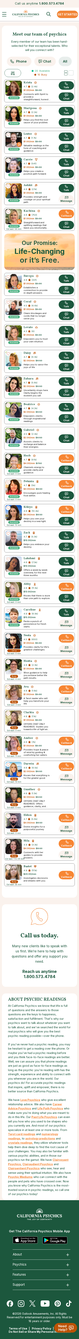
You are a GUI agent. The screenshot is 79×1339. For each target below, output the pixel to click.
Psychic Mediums (20, 1176)
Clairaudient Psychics (37, 1164)
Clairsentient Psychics (24, 1168)
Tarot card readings (21, 1134)
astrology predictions (40, 1138)
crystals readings (20, 1142)
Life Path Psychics (50, 1108)
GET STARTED (67, 14)
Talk (66, 87)
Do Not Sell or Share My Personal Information (40, 1331)
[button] (5, 15)
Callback (66, 215)
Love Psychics (30, 1099)
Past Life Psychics (44, 1117)
